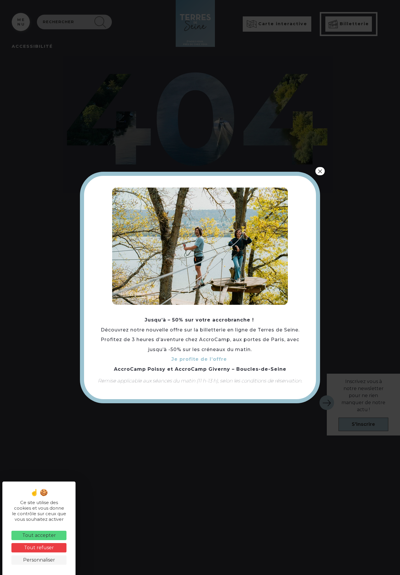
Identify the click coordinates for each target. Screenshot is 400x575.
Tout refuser (39, 547)
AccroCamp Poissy (139, 369)
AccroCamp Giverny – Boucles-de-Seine (230, 369)
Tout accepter (39, 535)
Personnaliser (39, 560)
